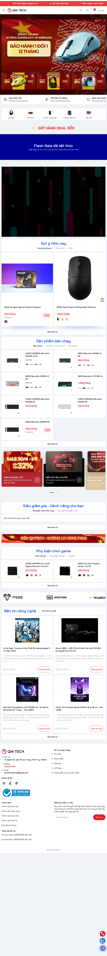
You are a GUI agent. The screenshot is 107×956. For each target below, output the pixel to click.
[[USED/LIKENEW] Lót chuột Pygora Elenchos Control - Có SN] (12, 571)
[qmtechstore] (16, 10)
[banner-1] (18, 81)
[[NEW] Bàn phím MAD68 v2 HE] (65, 361)
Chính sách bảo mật (10, 806)
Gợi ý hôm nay (53, 243)
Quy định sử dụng (9, 825)
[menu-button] (4, 10)
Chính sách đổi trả (9, 820)
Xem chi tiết (44, 669)
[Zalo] (16, 783)
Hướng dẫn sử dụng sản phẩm (66, 773)
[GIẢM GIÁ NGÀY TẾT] (22, 461)
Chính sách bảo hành (10, 816)
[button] (52, 492)
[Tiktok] (10, 783)
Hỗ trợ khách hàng (62, 750)
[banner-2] (53, 81)
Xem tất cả (52, 332)
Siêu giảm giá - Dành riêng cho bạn (53, 505)
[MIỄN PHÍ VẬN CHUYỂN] (64, 461)
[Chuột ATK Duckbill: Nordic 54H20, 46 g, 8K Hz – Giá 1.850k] (79, 689)
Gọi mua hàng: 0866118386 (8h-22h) (17, 835)
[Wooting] (66, 597)
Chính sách (6, 802)
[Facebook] (4, 783)
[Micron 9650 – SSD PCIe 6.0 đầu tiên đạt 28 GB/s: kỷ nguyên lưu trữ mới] (79, 630)
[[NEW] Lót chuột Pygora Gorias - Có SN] (65, 571)
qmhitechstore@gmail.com (16, 773)
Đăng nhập (58, 758)
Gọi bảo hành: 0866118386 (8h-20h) (17, 839)
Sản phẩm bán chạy (53, 341)
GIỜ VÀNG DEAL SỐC (56, 128)
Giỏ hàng (57, 768)
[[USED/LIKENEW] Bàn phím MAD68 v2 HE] (12, 361)
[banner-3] (88, 81)
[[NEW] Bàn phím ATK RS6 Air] (65, 383)
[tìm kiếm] (80, 10)
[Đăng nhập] (87, 10)
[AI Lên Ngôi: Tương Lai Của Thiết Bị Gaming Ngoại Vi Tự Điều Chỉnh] (27, 630)
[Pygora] (23, 597)
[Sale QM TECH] (53, 45)
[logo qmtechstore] (27, 751)
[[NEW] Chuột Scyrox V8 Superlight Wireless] (79, 278)
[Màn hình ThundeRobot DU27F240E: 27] (27, 689)
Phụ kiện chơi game (53, 551)
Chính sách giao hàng (11, 811)
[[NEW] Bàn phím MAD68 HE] (12, 429)
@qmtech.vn (40, 201)
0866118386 (9, 766)
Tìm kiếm (57, 754)
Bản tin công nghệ (20, 611)
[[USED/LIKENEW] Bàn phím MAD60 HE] (65, 406)
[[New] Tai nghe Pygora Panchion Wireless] (27, 278)
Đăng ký (57, 763)
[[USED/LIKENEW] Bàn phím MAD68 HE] (12, 406)
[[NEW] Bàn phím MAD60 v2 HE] (12, 383)
